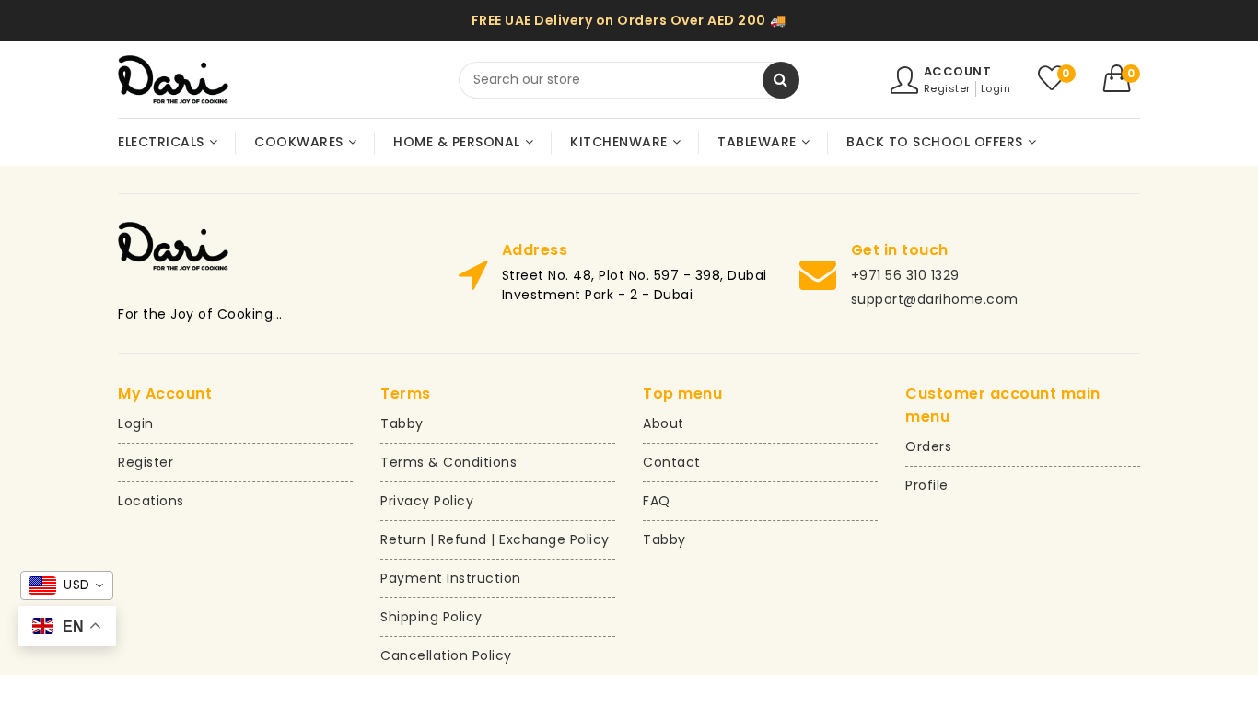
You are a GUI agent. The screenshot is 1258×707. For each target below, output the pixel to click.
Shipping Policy (431, 617)
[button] (1122, 78)
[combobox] (629, 80)
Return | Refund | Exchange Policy (495, 539)
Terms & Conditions (448, 462)
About (663, 423)
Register (947, 88)
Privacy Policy (426, 501)
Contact (672, 462)
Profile (927, 485)
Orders (928, 446)
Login (996, 88)
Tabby (402, 423)
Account (958, 71)
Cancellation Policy (446, 655)
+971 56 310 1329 (905, 275)
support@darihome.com (935, 299)
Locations (151, 501)
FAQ (656, 501)
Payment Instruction (450, 578)
